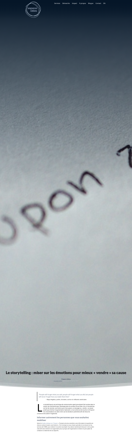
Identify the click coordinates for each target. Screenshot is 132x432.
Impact (74, 3)
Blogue (90, 3)
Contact (98, 3)
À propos (82, 3)
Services (57, 3)
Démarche (66, 3)
